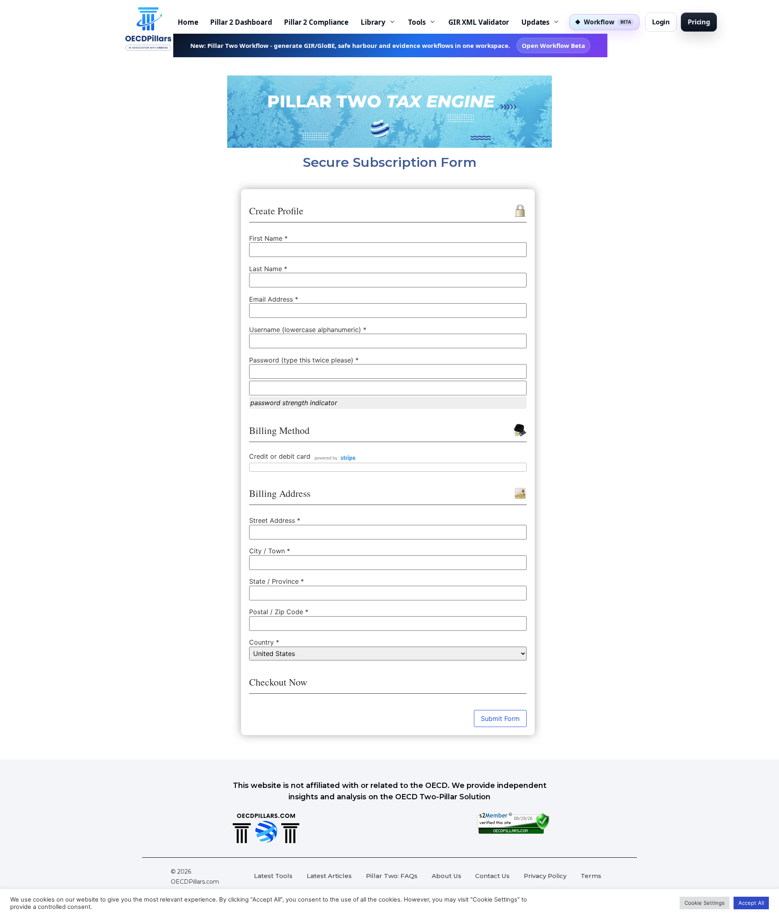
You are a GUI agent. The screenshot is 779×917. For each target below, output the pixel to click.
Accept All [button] (751, 903)
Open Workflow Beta (553, 45)
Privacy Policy (545, 876)
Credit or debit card (279, 456)
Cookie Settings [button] (704, 903)
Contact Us (492, 876)
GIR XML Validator (478, 22)
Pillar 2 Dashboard (241, 22)
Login (661, 21)
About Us (446, 876)
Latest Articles (329, 876)
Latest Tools (273, 876)
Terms (591, 876)
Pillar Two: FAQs (391, 876)
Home (188, 22)
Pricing (699, 21)
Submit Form (500, 718)
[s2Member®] (513, 832)
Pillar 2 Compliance (316, 22)
